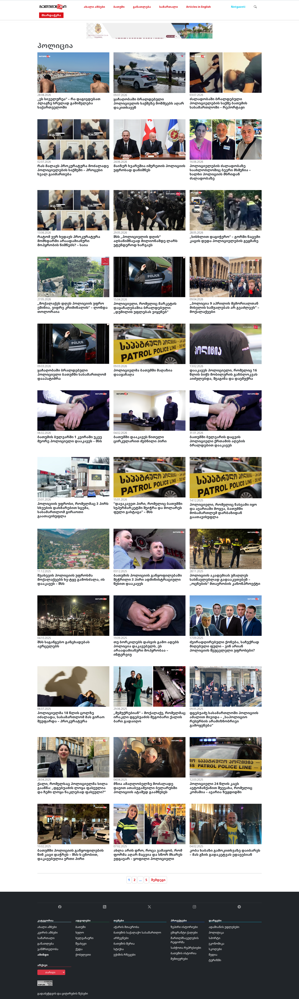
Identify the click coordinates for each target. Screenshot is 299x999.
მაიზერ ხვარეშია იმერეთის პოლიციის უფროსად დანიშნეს (149, 167)
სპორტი (214, 938)
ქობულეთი (83, 954)
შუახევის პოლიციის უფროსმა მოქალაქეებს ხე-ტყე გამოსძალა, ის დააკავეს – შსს (71, 579)
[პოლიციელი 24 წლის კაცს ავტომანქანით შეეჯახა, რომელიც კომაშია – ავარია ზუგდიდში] (226, 757)
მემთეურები (179, 959)
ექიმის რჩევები (124, 954)
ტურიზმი (215, 960)
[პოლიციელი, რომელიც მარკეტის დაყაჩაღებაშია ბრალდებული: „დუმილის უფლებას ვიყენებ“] (149, 277)
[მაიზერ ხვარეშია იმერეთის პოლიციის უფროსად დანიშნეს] (149, 139)
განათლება (142, 7)
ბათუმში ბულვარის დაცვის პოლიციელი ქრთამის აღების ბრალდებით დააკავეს (217, 441)
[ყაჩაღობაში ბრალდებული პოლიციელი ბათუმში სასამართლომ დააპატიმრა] (73, 343)
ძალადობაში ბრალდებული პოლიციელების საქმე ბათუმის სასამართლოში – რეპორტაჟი (218, 103)
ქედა (79, 949)
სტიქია (119, 949)
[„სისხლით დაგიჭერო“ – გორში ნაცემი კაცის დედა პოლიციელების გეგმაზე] (226, 210)
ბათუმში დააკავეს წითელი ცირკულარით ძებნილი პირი (140, 439)
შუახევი (81, 943)
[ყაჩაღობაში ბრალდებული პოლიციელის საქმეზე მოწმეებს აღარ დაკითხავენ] (149, 72)
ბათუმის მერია (124, 943)
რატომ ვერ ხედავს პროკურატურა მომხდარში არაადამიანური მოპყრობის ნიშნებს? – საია (68, 240)
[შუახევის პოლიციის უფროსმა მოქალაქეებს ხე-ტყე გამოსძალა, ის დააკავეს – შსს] (73, 548)
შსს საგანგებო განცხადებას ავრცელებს (63, 644)
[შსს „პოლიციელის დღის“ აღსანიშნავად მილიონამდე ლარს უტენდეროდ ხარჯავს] (149, 210)
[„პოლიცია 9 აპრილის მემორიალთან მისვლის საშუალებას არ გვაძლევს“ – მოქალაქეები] (226, 277)
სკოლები (215, 949)
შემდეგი (158, 880)
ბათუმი (119, 7)
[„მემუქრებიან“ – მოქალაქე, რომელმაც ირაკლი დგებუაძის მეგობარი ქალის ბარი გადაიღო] (149, 686)
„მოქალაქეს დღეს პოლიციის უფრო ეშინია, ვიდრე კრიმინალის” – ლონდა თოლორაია (72, 307)
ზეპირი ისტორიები (184, 927)
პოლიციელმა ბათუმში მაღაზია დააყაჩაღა (143, 372)
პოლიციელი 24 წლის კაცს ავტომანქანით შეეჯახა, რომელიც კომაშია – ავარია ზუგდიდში (221, 787)
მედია (213, 954)
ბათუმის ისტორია (183, 953)
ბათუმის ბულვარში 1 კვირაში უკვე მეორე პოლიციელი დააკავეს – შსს (69, 439)
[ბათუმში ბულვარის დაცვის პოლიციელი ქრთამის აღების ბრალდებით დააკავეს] (226, 410)
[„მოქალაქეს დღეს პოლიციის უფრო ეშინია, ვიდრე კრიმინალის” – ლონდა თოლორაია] (73, 277)
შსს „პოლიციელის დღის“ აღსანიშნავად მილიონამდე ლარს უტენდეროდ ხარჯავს (146, 240)
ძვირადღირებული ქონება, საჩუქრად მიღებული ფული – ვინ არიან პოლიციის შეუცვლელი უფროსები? (224, 646)
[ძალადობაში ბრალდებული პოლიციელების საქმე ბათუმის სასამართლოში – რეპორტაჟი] (226, 72)
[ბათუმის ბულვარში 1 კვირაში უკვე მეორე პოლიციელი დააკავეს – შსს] (73, 410)
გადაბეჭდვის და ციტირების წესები (62, 993)
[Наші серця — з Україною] (52, 6)
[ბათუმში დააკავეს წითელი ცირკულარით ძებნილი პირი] (149, 410)
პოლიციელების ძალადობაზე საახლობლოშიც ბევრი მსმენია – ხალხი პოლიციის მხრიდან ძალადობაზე (220, 172)
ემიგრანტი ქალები (184, 932)
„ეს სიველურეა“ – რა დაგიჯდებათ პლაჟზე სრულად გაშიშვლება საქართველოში (68, 103)
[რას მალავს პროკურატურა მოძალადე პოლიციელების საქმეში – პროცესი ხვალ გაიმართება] (73, 139)
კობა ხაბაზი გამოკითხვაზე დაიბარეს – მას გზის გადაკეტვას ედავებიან (225, 852)
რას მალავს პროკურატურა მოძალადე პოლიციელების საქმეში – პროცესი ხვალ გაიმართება (73, 169)
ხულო (79, 932)
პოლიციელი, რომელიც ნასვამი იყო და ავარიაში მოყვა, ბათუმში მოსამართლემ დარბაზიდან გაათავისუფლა (223, 510)
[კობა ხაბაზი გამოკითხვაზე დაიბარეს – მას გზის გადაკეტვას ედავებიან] (226, 824)
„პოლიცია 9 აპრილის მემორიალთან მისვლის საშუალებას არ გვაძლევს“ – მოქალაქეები (224, 307)
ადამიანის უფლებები (224, 927)
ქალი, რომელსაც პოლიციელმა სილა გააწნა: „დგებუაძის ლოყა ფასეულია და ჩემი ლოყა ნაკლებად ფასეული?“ (72, 787)
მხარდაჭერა (51, 15)
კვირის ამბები (47, 932)
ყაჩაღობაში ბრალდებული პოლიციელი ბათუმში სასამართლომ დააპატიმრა (71, 374)
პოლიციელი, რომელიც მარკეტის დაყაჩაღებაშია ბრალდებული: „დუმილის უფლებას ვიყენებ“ (145, 307)
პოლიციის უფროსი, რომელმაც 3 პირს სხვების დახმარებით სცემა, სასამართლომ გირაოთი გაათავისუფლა (72, 509)
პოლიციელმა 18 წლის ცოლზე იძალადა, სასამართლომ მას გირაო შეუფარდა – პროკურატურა (71, 716)
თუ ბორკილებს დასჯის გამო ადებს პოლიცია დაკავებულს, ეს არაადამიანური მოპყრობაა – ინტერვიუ (146, 648)
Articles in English (198, 7)
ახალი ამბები (94, 7)
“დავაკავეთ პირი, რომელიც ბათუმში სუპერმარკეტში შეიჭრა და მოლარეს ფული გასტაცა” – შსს (148, 507)
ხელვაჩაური (84, 938)
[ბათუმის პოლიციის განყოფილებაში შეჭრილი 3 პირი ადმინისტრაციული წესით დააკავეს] (149, 548)
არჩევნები (121, 938)
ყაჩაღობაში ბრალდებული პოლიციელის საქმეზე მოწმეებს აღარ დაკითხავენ (149, 103)
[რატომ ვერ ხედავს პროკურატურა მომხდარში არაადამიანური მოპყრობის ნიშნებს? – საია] (73, 210)
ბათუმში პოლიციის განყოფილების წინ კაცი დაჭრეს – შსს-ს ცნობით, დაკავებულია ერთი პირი (70, 854)
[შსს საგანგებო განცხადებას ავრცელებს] (73, 615)
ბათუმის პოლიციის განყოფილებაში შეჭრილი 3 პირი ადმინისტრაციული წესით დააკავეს (148, 579)
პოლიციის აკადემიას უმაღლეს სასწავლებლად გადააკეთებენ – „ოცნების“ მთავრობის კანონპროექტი (225, 579)
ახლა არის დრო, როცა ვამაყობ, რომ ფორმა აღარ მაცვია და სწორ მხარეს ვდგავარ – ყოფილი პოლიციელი (148, 854)
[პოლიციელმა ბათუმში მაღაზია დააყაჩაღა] (149, 343)
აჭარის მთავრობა (126, 927)
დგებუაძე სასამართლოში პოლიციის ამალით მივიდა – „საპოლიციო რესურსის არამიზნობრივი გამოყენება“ (224, 719)
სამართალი (168, 7)
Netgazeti (238, 7)
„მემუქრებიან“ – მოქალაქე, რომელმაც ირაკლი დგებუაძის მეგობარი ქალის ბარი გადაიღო (149, 716)
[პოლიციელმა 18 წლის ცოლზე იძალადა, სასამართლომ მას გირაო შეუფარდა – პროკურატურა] (73, 686)
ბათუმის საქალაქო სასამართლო (137, 932)
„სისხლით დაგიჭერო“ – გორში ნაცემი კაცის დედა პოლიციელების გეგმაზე (225, 238)
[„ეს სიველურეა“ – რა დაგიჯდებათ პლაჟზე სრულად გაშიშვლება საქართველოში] (73, 72)
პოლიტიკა (216, 932)
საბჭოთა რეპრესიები (186, 948)
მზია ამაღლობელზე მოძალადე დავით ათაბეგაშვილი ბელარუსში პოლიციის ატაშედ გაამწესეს (145, 787)
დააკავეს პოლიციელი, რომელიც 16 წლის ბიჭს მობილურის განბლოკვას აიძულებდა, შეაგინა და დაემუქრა (223, 374)
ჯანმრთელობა (47, 949)
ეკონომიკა (216, 943)
